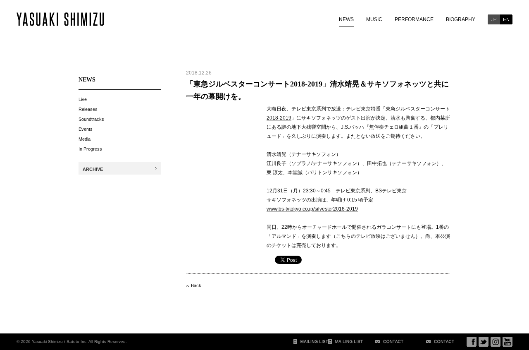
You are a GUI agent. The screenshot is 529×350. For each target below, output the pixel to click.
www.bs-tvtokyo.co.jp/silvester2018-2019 (312, 209)
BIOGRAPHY (460, 19)
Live (83, 99)
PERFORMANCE (414, 19)
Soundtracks (91, 119)
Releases (88, 109)
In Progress (90, 148)
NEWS (346, 19)
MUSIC (374, 19)
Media (85, 139)
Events (86, 129)
